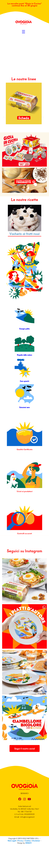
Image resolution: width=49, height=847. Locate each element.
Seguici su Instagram (24, 550)
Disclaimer (36, 841)
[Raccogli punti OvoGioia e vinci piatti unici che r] (24, 626)
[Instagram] (24, 799)
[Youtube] (29, 799)
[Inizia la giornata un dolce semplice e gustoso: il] (24, 718)
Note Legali (12, 841)
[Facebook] (19, 799)
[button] (25, 748)
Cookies (28, 841)
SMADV (28, 843)
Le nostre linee (23, 78)
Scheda (23, 118)
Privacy (21, 841)
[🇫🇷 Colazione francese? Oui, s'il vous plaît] (24, 580)
